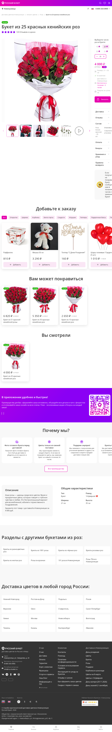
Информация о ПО (45, 683)
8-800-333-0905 (9, 664)
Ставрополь (63, 609)
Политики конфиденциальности (67, 660)
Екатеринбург (64, 628)
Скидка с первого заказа (68, 685)
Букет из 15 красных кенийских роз (70, 305)
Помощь (61, 656)
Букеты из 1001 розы (39, 550)
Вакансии (43, 688)
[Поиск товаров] (100, 3)
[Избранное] (104, 3)
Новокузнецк (10, 9)
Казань (34, 628)
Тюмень (6, 628)
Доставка (43, 656)
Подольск (62, 599)
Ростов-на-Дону (37, 599)
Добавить (17, 265)
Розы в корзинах (38, 560)
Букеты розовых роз (94, 550)
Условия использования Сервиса (68, 666)
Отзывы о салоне (65, 678)
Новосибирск (64, 618)
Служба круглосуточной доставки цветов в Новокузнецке (26, 708)
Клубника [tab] (35, 217)
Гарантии (43, 663)
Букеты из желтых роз (12, 560)
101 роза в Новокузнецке (69, 560)
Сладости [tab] (61, 217)
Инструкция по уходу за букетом (68, 673)
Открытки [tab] (13, 217)
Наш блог (43, 678)
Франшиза (43, 670)
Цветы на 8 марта (93, 674)
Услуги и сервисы (46, 674)
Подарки (89, 667)
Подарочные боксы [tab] (98, 217)
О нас (41, 652)
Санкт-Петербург (93, 609)
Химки (6, 618)
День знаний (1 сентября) (97, 685)
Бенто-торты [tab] (48, 217)
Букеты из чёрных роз (67, 550)
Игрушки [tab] (72, 217)
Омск (33, 609)
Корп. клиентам (45, 667)
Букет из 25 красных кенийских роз (11, 362)
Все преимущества (56, 469)
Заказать (104, 99)
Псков (88, 599)
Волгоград (90, 618)
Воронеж (7, 609)
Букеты (89, 659)
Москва (34, 618)
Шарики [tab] (25, 217)
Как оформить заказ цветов (69, 681)
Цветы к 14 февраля (94, 678)
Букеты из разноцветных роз (13, 550)
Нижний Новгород (11, 599)
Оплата (42, 659)
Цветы (88, 656)
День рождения (92, 652)
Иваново (90, 628)
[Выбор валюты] (88, 8)
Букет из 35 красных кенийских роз (40, 305)
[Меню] (109, 3)
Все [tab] (4, 217)
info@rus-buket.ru (11, 669)
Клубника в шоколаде (95, 670)
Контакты (62, 652)
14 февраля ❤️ (92, 496)
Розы (88, 663)
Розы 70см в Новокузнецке (92, 560)
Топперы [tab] (83, 217)
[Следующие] (89, 131)
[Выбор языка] (92, 8)
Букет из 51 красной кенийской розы (11, 305)
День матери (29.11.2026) (96, 682)
